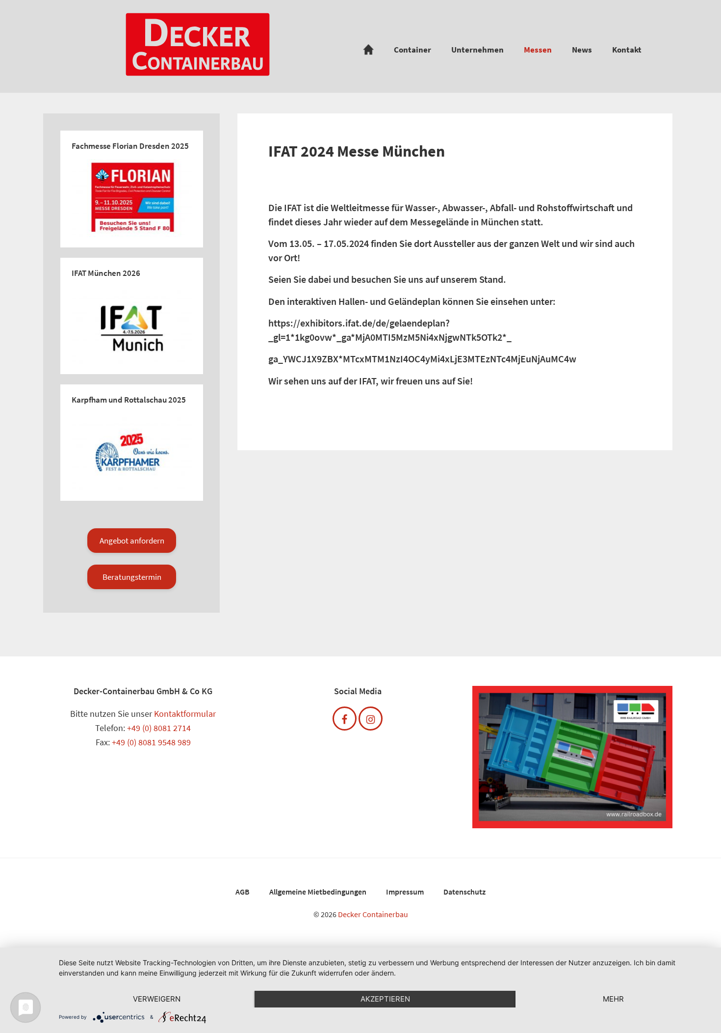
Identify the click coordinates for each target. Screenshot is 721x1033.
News (582, 49)
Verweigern (156, 999)
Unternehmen (477, 49)
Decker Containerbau (373, 914)
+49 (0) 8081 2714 (159, 728)
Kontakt (627, 49)
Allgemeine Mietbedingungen (317, 892)
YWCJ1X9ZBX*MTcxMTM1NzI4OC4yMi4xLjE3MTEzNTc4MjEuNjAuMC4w (429, 359)
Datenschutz (464, 892)
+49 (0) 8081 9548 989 (151, 742)
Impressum (405, 892)
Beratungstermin (132, 576)
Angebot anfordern (132, 540)
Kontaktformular (185, 713)
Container (412, 49)
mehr (613, 999)
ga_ (275, 359)
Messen (538, 49)
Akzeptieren (385, 999)
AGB (242, 892)
